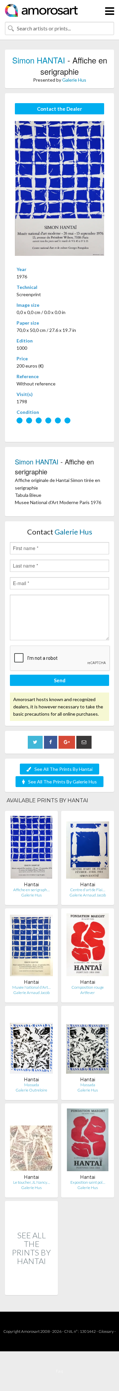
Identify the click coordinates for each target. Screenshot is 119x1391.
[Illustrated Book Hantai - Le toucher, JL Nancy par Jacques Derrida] (31, 1141)
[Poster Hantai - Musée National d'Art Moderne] (31, 946)
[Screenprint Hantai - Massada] (31, 1044)
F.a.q (59, 1371)
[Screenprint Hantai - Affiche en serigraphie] (31, 849)
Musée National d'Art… (31, 987)
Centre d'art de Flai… (87, 889)
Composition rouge (87, 987)
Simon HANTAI (38, 60)
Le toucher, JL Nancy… (31, 1182)
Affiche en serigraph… (31, 889)
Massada (31, 1084)
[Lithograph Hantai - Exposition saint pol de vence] (88, 1141)
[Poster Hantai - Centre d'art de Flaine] (87, 849)
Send (59, 680)
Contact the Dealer (59, 109)
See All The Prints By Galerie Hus (62, 781)
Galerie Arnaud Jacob (87, 895)
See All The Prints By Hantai (63, 769)
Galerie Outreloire (31, 1090)
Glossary (106, 1331)
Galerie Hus (74, 80)
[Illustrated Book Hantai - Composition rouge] (87, 946)
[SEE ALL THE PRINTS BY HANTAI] (31, 1288)
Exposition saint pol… (87, 1182)
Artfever (87, 992)
